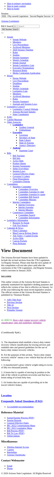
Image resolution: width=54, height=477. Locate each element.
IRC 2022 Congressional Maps (21, 425)
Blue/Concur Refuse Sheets (25, 233)
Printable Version (14, 310)
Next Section (13, 307)
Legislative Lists (20, 91)
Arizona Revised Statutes (24, 112)
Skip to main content (16, 6)
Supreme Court (26, 150)
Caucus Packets (20, 241)
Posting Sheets (19, 163)
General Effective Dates (23, 174)
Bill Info (16, 158)
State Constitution (21, 114)
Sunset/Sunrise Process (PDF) (20, 418)
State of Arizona (26, 143)
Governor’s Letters (21, 176)
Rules (15, 52)
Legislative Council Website (25, 109)
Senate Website (19, 39)
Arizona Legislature (10, 21)
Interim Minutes (25, 210)
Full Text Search (20, 225)
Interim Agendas (25, 207)
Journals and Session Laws (25, 104)
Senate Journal (19, 63)
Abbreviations (13, 436)
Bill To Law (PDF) (15, 433)
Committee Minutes (27, 199)
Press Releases (19, 243)
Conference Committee (23, 212)
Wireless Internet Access (18, 447)
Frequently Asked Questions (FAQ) (21, 401)
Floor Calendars (20, 230)
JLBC (9, 117)
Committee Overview (28, 189)
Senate (10, 37)
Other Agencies (14, 122)
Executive (17, 132)
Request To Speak (21, 223)
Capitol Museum (14, 119)
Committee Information (29, 217)
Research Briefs (20, 70)
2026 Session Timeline (23, 50)
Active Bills (18, 161)
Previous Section (14, 302)
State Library (25, 140)
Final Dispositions (21, 179)
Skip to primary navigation (19, 3)
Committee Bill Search (28, 197)
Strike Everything (21, 168)
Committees (12, 184)
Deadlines (17, 83)
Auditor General (26, 127)
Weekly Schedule (21, 60)
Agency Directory (27, 145)
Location (6, 395)
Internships (12, 452)
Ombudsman (25, 130)
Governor (23, 135)
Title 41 (10, 305)
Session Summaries (21, 166)
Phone (10, 468)
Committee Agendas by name (31, 194)
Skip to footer (13, 8)
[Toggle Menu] (2, 32)
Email (9, 466)
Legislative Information (17, 220)
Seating (16, 55)
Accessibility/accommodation (20, 407)
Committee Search (26, 215)
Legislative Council (16, 106)
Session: (5, 13)
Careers (10, 449)
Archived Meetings (21, 47)
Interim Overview (26, 205)
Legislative (18, 125)
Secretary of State (27, 137)
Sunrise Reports (14, 420)
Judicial (16, 148)
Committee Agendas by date (31, 192)
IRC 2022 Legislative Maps (19, 428)
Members (17, 42)
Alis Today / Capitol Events (25, 236)
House (10, 75)
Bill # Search (7, 26)
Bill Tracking (19, 156)
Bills (9, 153)
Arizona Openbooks (16, 455)
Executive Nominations (23, 68)
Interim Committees (22, 202)
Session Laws (19, 171)
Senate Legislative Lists (23, 65)
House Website (19, 78)
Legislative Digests (21, 181)
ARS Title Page (14, 300)
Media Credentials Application (26, 73)
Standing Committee (22, 186)
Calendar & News (15, 228)
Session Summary (21, 57)
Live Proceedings (21, 44)
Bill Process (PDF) (15, 431)
